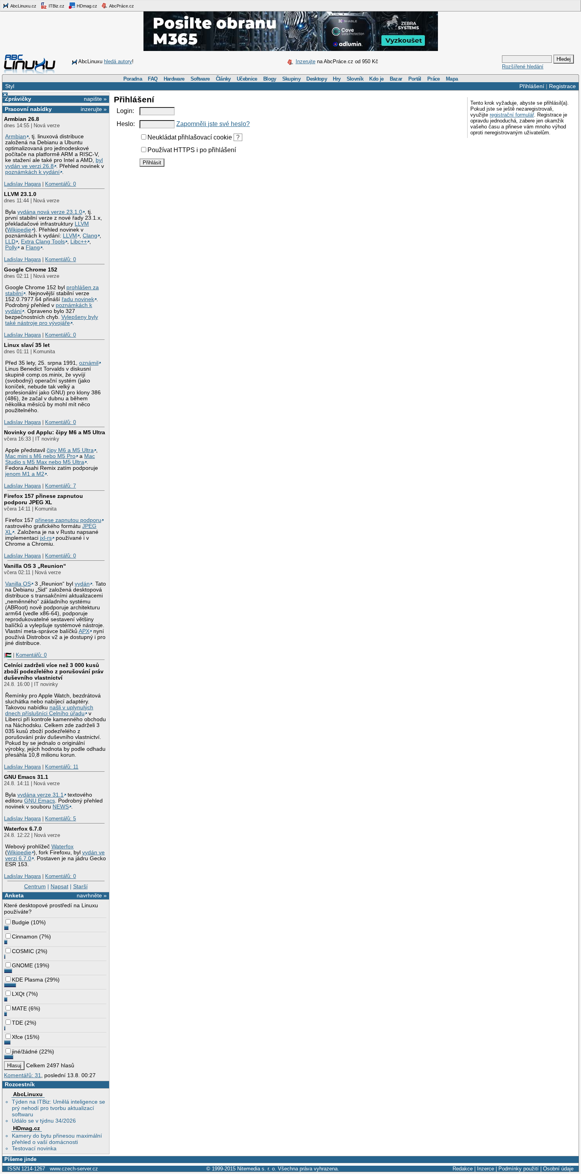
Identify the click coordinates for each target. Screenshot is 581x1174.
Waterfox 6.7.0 (23, 828)
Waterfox (62, 847)
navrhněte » (92, 895)
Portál (414, 79)
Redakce (463, 1169)
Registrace (562, 86)
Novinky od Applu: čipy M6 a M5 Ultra (54, 432)
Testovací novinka (34, 1148)
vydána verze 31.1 (40, 795)
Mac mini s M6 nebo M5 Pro (40, 456)
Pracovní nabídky (28, 109)
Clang (90, 236)
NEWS (61, 807)
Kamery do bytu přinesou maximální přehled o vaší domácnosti (57, 1139)
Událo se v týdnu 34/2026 (44, 1120)
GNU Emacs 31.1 (26, 777)
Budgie (20, 922)
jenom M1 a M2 (24, 474)
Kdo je (376, 79)
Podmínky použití (518, 1169)
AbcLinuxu (28, 1094)
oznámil (88, 363)
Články (223, 79)
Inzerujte (305, 61)
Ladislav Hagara (22, 184)
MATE (19, 1008)
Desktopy (316, 79)
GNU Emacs (39, 801)
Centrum (35, 886)
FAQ (152, 79)
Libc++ (78, 242)
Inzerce (485, 1169)
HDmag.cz (86, 6)
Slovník (355, 79)
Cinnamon (25, 936)
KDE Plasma (27, 979)
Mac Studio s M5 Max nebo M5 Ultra (50, 459)
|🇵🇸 (7, 655)
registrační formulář (512, 115)
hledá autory (118, 61)
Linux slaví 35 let (27, 345)
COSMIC (23, 951)
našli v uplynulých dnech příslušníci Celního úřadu (49, 710)
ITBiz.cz (55, 6)
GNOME (22, 965)
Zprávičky (18, 99)
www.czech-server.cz (74, 1169)
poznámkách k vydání (32, 172)
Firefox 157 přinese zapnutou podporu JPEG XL (43, 499)
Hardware (174, 79)
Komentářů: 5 (60, 819)
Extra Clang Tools (43, 242)
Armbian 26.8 (21, 119)
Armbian (15, 136)
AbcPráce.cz (121, 6)
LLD (10, 242)
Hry (336, 79)
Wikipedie (19, 230)
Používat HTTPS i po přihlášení (191, 150)
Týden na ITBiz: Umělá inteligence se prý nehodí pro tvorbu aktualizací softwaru (58, 1108)
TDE (17, 1022)
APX (84, 631)
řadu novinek (78, 299)
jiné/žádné (25, 1051)
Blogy (269, 79)
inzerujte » (94, 109)
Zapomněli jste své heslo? (213, 124)
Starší (80, 886)
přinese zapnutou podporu (68, 520)
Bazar (396, 79)
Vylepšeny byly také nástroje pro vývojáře (51, 320)
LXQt (18, 994)
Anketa (14, 895)
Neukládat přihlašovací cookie (189, 137)
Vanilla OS (18, 584)
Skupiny (291, 79)
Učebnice (247, 79)
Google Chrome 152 (30, 269)
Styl (9, 86)
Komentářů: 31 (22, 1075)
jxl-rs (46, 538)
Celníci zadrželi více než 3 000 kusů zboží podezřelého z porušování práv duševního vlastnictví (54, 671)
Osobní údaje (558, 1169)
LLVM (82, 224)
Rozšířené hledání (522, 67)
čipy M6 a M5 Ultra (70, 450)
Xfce (17, 1037)
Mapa (452, 79)
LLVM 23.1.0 (20, 194)
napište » (95, 99)
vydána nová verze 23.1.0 (49, 212)
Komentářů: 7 (60, 486)
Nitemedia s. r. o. (256, 1169)
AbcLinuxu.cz (22, 6)
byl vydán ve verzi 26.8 (54, 163)
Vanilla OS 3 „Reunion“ (35, 566)
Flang (33, 248)
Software (200, 79)
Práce (433, 79)
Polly (11, 248)
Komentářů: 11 (61, 767)
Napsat (59, 886)
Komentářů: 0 (60, 184)
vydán (82, 584)
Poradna (132, 79)
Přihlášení (531, 86)
